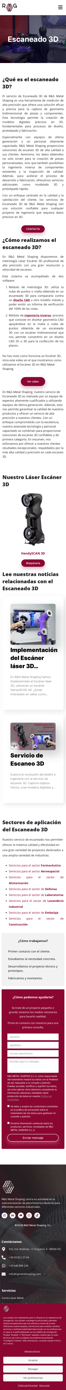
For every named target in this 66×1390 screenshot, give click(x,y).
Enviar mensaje (33, 1137)
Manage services (32, 1351)
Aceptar (33, 1360)
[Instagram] (4, 1215)
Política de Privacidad (28, 1385)
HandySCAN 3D (33, 553)
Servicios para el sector (35, 865)
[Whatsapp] (29, 1215)
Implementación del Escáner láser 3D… (34, 658)
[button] (60, 7)
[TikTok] (37, 1215)
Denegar (33, 1369)
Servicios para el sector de (33, 889)
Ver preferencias (33, 1377)
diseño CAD (21, 300)
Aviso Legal (44, 1385)
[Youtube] (21, 1215)
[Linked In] (13, 1215)
